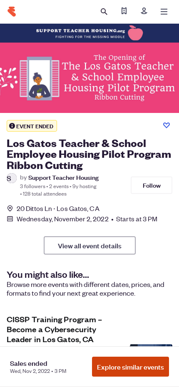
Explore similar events (130, 366)
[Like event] (166, 125)
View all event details (90, 245)
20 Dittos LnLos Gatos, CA (58, 208)
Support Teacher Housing (63, 177)
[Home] (12, 12)
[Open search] (104, 11)
